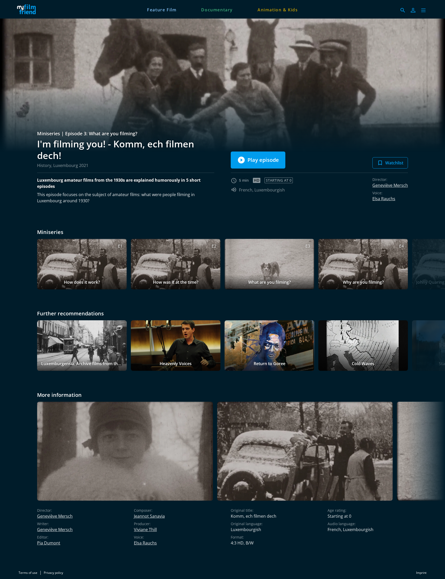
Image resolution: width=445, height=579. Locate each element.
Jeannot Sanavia (149, 516)
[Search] (403, 10)
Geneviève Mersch (390, 185)
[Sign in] (413, 10)
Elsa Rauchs (383, 199)
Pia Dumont (48, 543)
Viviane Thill (145, 529)
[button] (423, 10)
